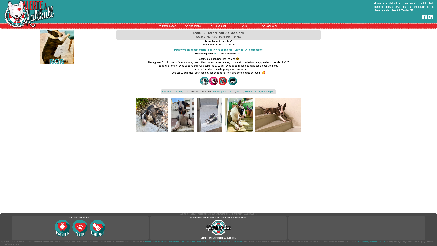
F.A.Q (244, 26)
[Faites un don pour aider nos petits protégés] (62, 236)
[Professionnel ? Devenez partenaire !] (97, 236)
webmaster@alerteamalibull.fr (371, 242)
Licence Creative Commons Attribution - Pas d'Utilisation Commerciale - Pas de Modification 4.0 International (193, 242)
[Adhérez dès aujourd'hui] (80, 236)
